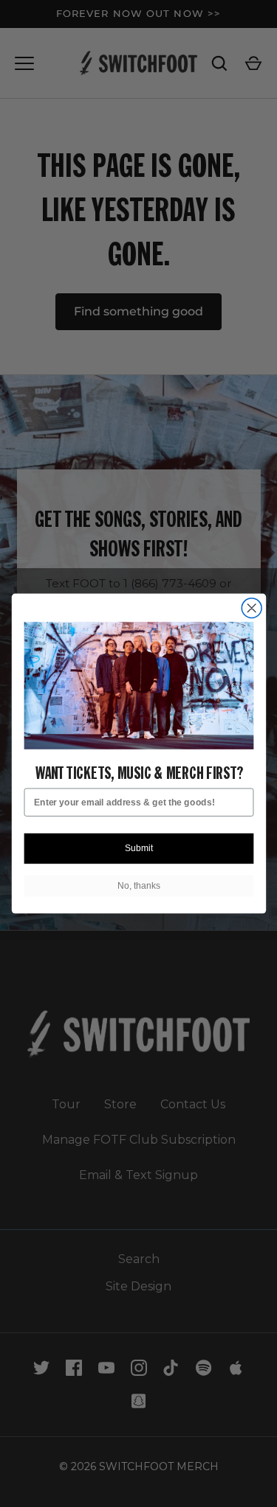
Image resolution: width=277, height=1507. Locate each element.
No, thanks (138, 885)
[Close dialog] (251, 608)
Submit (138, 848)
